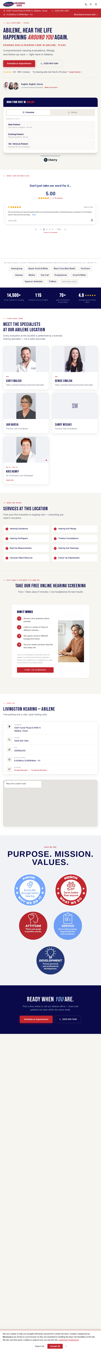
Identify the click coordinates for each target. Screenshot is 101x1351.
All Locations (13, 23)
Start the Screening (35, 670)
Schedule (29, 112)
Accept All (55, 1346)
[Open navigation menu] (96, 4)
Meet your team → (52, 87)
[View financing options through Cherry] (50, 160)
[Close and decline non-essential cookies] (66, 1346)
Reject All (39, 1346)
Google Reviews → (21, 770)
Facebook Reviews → (40, 770)
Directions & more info (85, 14)
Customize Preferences (69, 1340)
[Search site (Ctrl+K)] (91, 4)
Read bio (10, 480)
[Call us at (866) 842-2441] (86, 4)
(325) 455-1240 (51, 63)
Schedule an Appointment (19, 63)
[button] (26, 450)
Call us (74, 112)
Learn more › (75, 72)
